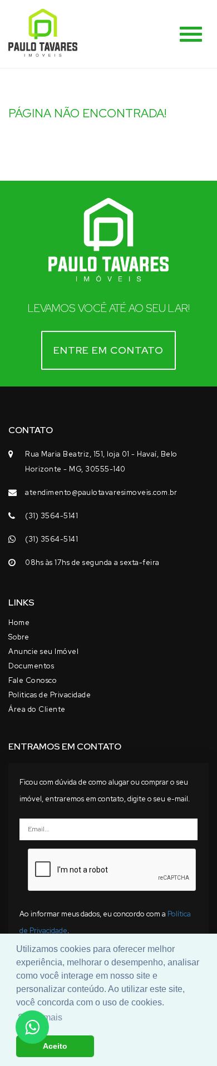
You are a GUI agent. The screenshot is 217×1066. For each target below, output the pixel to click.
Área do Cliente (37, 709)
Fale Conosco (32, 680)
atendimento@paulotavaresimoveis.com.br (101, 492)
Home (18, 622)
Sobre (18, 637)
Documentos (31, 666)
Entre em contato (108, 350)
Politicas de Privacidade (49, 695)
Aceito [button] (55, 1046)
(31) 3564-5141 (51, 515)
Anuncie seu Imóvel (43, 651)
